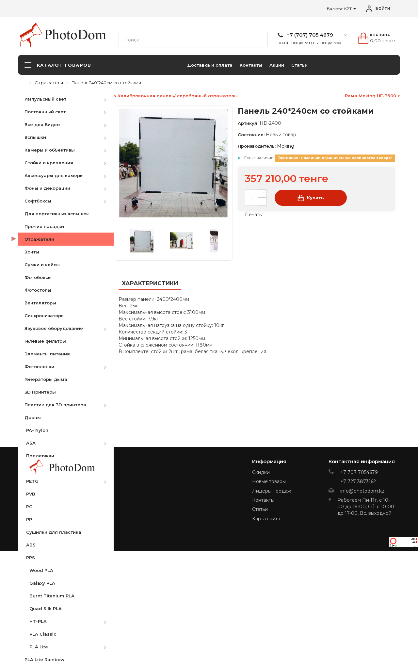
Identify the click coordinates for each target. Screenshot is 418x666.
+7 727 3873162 (358, 481)
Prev (125, 240)
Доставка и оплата (210, 65)
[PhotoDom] (75, 34)
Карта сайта (266, 519)
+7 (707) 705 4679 (309, 35)
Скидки (261, 472)
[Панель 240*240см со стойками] (149, 241)
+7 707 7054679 (359, 472)
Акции (276, 65)
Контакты (251, 65)
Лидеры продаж (271, 491)
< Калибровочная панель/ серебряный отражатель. (176, 95)
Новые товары (269, 481)
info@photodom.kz (362, 491)
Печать (253, 215)
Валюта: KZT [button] (340, 8)
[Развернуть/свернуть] (108, 98)
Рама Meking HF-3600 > (372, 95)
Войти (383, 9)
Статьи (299, 65)
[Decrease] (262, 202)
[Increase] (262, 193)
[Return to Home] (24, 82)
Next (221, 240)
